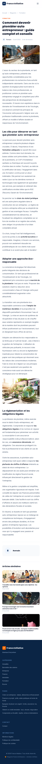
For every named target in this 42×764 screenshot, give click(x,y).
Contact (4, 726)
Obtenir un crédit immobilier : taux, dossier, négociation (20, 709)
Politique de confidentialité (11, 740)
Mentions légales (7, 737)
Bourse (4, 684)
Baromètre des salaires (9, 667)
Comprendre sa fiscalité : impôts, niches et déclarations (20, 713)
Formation (22, 13)
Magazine (13, 13)
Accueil (4, 13)
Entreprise (5, 671)
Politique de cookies (9, 743)
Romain (8, 39)
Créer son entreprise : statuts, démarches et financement (20, 695)
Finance (4, 674)
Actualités (5, 664)
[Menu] (38, 4)
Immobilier (5, 677)
